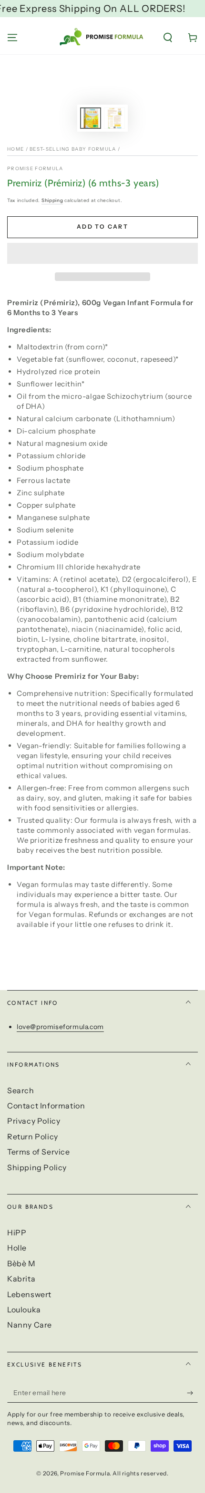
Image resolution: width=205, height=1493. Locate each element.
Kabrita (21, 1278)
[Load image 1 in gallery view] (90, 118)
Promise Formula (35, 168)
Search (20, 1090)
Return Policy (32, 1136)
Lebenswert (29, 1294)
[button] (102, 254)
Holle (17, 1247)
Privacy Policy (33, 1121)
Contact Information (46, 1105)
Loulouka (24, 1309)
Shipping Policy (37, 1167)
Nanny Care (29, 1324)
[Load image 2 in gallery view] (114, 118)
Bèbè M (21, 1263)
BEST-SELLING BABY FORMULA (73, 149)
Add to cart (102, 226)
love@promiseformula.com (60, 1026)
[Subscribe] (192, 1393)
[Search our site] (167, 37)
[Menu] (12, 37)
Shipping (52, 200)
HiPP (16, 1232)
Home (15, 149)
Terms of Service (38, 1151)
